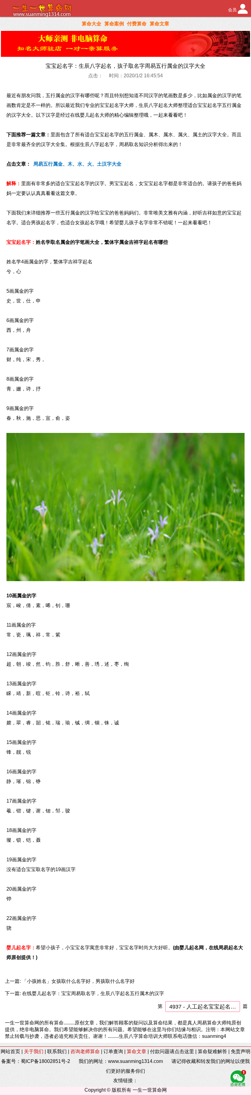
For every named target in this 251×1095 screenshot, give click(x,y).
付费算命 (137, 23)
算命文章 (159, 23)
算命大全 (91, 23)
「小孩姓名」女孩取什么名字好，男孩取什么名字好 (78, 981)
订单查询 (113, 1051)
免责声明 (240, 1051)
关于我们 (33, 1051)
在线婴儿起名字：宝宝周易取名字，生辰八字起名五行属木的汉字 (93, 993)
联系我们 (57, 1051)
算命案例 (114, 23)
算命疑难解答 (212, 1051)
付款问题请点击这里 (172, 1051)
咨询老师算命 (85, 1051)
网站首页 (10, 1051)
